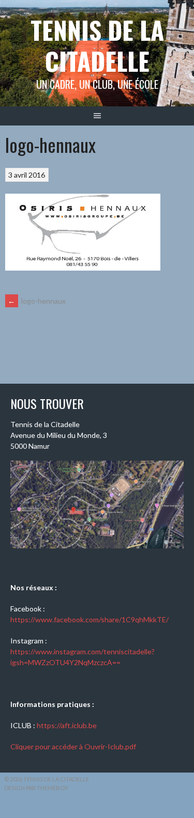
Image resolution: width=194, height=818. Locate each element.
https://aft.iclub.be (67, 725)
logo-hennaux (37, 300)
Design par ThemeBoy (36, 787)
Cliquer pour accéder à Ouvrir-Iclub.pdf (73, 746)
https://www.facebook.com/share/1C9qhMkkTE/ (89, 619)
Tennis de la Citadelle (97, 45)
